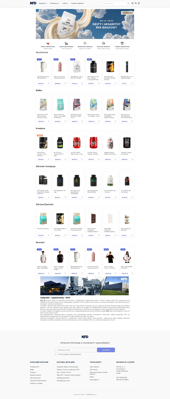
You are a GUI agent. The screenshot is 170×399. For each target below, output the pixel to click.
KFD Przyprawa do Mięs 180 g (126, 229)
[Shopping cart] (139, 3)
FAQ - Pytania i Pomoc (64, 372)
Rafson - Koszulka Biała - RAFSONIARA (42, 267)
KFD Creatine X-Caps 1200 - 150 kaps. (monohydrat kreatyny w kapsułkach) (93, 78)
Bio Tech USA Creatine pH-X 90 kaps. (58, 154)
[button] (43, 24)
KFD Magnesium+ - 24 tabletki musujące (127, 77)
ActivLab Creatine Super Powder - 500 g (77, 153)
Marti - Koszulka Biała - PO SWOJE (127, 267)
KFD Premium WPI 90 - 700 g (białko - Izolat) (93, 115)
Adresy (92, 377)
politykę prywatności (75, 354)
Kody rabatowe (94, 379)
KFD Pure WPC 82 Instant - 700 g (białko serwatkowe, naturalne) (60, 116)
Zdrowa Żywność (44, 204)
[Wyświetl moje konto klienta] (132, 3)
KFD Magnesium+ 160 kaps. (60, 191)
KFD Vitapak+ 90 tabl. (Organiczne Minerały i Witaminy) (43, 192)
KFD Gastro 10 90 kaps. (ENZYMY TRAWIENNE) (75, 192)
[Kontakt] (136, 3)
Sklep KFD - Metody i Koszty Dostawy (68, 375)
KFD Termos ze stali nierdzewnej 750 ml (59, 77)
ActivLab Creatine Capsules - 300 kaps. (92, 153)
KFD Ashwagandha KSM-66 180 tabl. (92, 191)
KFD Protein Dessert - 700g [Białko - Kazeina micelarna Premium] (110, 116)
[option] (85, 24)
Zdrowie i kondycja (45, 166)
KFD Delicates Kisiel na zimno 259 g (60, 229)
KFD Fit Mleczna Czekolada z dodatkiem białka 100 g (93, 230)
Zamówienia (93, 369)
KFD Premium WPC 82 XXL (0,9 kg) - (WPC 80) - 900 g (42, 116)
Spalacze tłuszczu (35, 375)
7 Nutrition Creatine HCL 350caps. (126, 153)
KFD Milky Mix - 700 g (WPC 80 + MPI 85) (76, 77)
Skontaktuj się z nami (63, 380)
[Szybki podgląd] (48, 83)
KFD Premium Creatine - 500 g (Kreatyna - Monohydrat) (41, 154)
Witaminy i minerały (36, 383)
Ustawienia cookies (79, 394)
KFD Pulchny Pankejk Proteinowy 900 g (76, 229)
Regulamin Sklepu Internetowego (67, 367)
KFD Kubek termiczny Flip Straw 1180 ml (43, 77)
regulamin (66, 354)
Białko (39, 90)
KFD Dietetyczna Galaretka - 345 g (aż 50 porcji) (109, 78)
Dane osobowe (94, 367)
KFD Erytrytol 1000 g (43, 228)
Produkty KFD (34, 367)
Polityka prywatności (63, 378)
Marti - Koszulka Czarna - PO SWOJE (109, 267)
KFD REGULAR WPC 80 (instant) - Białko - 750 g (76, 116)
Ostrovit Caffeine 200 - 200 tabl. (110, 191)
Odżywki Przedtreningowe (38, 380)
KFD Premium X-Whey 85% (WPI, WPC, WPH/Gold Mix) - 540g (127, 116)
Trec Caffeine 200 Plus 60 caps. (126, 191)
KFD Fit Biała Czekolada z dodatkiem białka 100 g (110, 230)
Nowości (40, 242)
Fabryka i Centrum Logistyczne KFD (68, 369)
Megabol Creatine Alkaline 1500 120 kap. (110, 153)
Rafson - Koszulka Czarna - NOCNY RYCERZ (58, 268)
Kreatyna (40, 128)
